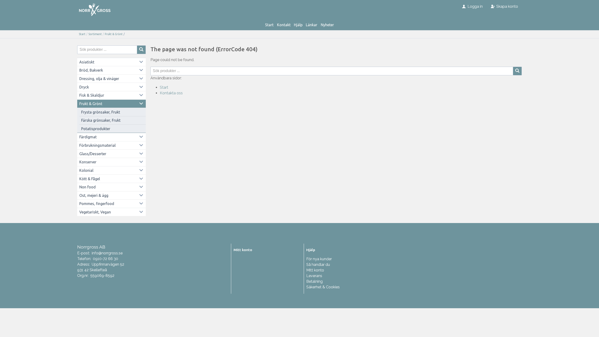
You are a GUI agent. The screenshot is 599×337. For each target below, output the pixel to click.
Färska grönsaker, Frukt (101, 120)
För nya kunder (319, 259)
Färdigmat (88, 137)
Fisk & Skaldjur (91, 95)
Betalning (314, 281)
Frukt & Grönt (114, 34)
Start (269, 25)
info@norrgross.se (107, 253)
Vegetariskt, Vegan (95, 212)
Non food (87, 187)
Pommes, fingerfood (96, 203)
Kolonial (86, 170)
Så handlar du (318, 264)
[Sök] (517, 71)
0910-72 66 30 (105, 258)
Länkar (311, 25)
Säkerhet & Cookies (323, 287)
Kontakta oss (171, 93)
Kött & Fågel (89, 179)
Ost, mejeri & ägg (93, 195)
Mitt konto (315, 270)
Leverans (314, 276)
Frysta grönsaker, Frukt (100, 112)
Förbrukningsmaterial (97, 145)
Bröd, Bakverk (91, 70)
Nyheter (327, 25)
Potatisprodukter (95, 129)
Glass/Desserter (92, 154)
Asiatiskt (86, 62)
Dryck (84, 87)
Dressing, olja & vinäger (99, 79)
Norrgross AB (91, 246)
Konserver (87, 162)
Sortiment (95, 34)
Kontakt (284, 25)
